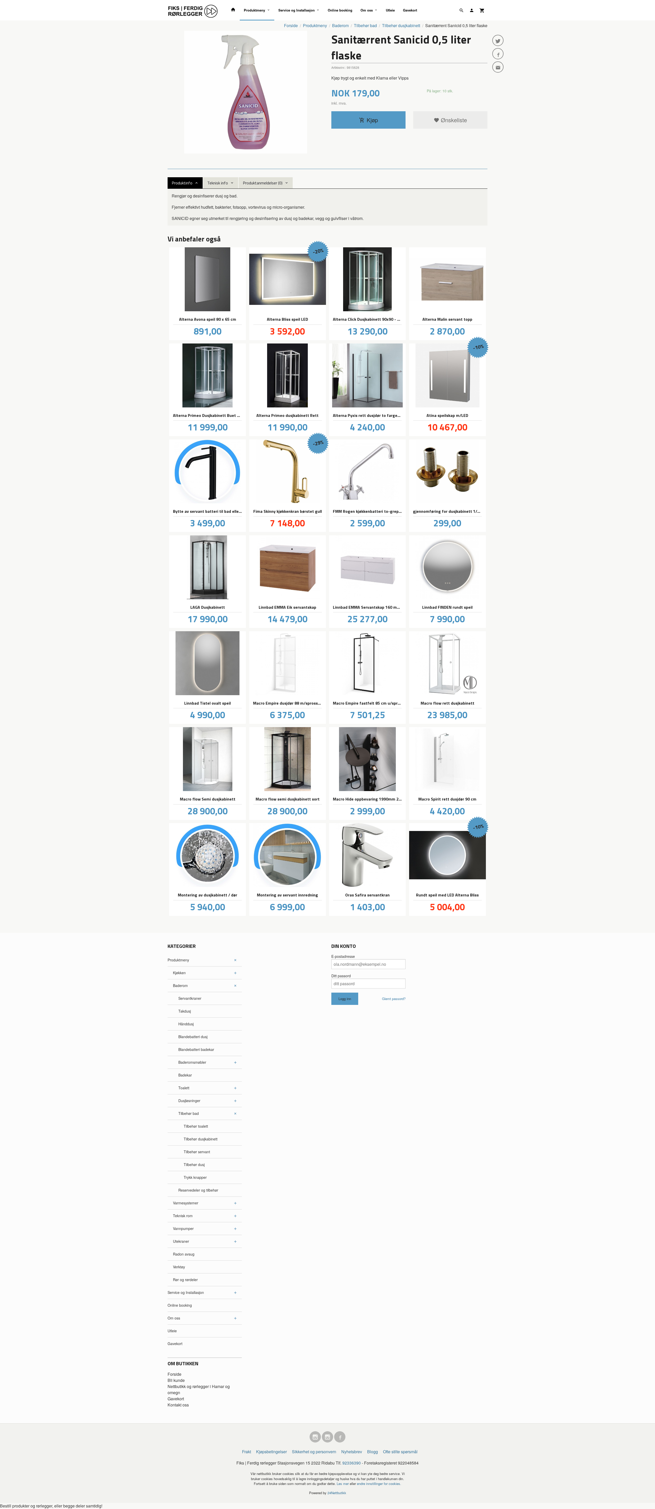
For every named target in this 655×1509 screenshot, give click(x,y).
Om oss (367, 10)
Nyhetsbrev (351, 1452)
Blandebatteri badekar (196, 1049)
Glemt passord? (394, 998)
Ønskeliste (453, 120)
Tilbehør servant (197, 1151)
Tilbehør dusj (194, 1164)
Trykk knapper (195, 1177)
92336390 (351, 1463)
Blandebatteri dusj (193, 1036)
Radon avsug (183, 1254)
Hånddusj (186, 1023)
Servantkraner (189, 998)
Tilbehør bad (188, 1113)
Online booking (340, 10)
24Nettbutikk (337, 1492)
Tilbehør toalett (196, 1126)
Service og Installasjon (296, 10)
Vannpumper (183, 1228)
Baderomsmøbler (192, 1062)
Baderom (180, 985)
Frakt (246, 1452)
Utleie (390, 10)
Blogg (372, 1452)
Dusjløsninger (189, 1100)
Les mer (343, 1483)
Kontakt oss (178, 1405)
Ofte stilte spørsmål (400, 1452)
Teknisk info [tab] (217, 183)
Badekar (185, 1075)
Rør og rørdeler (185, 1279)
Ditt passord (341, 975)
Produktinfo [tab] (182, 183)
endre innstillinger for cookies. (379, 1483)
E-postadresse (343, 956)
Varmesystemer (185, 1202)
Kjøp (372, 120)
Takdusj (184, 1011)
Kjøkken (179, 972)
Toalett (183, 1087)
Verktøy (179, 1266)
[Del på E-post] (498, 67)
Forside (291, 25)
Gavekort (410, 10)
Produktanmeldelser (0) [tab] (262, 183)
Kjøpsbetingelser (271, 1452)
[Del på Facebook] (498, 53)
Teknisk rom (183, 1215)
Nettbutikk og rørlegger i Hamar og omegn (199, 1389)
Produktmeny (254, 10)
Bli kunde (176, 1380)
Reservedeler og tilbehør (198, 1190)
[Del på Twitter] (498, 40)
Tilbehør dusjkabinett (200, 1138)
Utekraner (181, 1241)
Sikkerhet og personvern (314, 1452)
